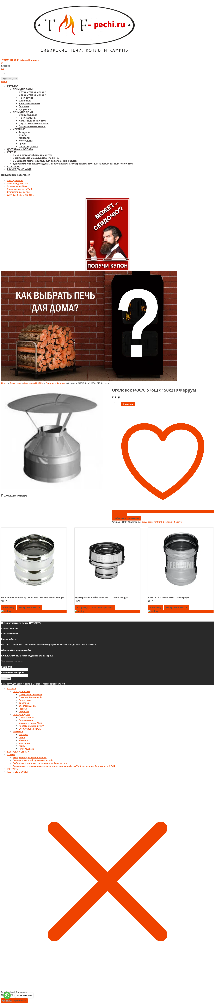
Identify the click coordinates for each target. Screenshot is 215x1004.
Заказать (6, 679)
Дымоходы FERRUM (33, 383)
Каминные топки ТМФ (32, 120)
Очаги (23, 135)
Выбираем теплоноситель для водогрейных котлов (45, 160)
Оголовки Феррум (55, 383)
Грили (22, 143)
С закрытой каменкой (32, 94)
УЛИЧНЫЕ (19, 129)
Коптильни (26, 140)
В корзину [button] (8, 607)
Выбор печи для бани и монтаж (32, 155)
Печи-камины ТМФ (17, 186)
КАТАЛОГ (12, 86)
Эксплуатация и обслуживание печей (36, 158)
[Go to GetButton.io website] (7, 1001)
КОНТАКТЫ (13, 166)
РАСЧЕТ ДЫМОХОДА (19, 169)
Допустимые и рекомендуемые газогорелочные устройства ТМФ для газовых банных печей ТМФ (73, 163)
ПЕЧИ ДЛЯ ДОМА (23, 112)
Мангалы (24, 137)
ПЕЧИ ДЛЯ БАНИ (23, 89)
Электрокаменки (29, 103)
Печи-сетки (26, 97)
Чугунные (25, 109)
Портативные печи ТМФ (34, 123)
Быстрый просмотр (29, 607)
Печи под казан (28, 146)
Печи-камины (27, 117)
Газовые (24, 106)
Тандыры (24, 132)
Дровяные (25, 100)
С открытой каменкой (32, 92)
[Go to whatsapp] (7, 995)
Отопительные (28, 115)
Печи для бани (15, 180)
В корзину (128, 404)
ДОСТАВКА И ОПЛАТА (20, 149)
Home (4, 383)
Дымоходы (15, 383)
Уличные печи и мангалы (20, 194)
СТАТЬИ (11, 152)
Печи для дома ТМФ (17, 183)
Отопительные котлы (32, 126)
